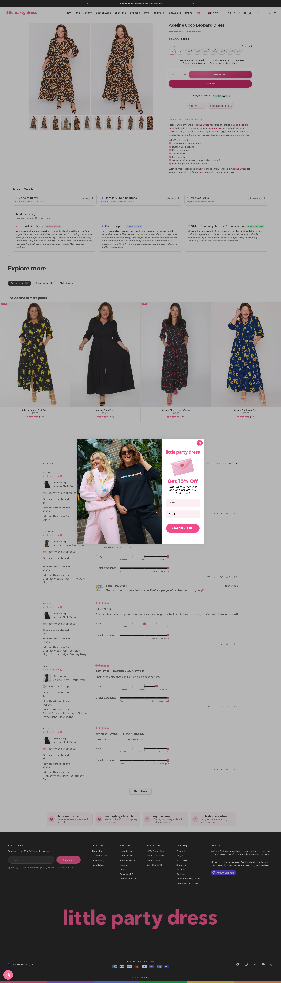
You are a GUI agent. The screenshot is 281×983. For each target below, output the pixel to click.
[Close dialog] (200, 443)
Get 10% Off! (182, 528)
